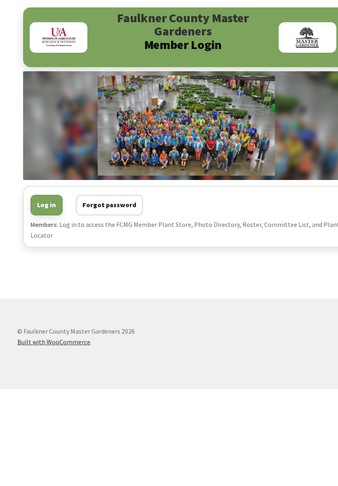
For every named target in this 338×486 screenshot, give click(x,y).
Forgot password (109, 205)
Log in (46, 205)
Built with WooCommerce (53, 342)
